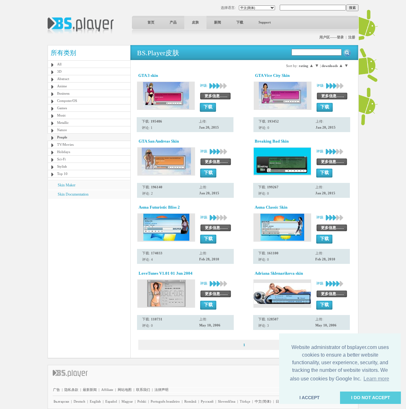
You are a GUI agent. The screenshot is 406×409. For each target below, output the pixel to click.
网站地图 (125, 390)
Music (61, 115)
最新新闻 (90, 390)
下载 (239, 22)
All (59, 64)
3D (59, 71)
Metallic (63, 122)
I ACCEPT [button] (309, 397)
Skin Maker (66, 185)
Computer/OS (67, 101)
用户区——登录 (331, 37)
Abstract (63, 79)
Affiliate (107, 390)
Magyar (127, 401)
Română (190, 401)
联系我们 (143, 390)
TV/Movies (65, 144)
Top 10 (62, 174)
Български (61, 401)
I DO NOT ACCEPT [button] (370, 397)
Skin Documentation (73, 194)
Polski (141, 401)
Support (265, 22)
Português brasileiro (165, 401)
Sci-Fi (61, 159)
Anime (62, 86)
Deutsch (79, 401)
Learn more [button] (376, 378)
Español (111, 401)
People (62, 137)
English (95, 401)
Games (62, 108)
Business (63, 93)
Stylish (62, 166)
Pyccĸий (207, 401)
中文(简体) (263, 401)
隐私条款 (71, 390)
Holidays (63, 152)
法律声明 (161, 390)
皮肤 (195, 22)
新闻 (217, 22)
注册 (351, 37)
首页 (150, 22)
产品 (173, 22)
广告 (56, 390)
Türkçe (245, 401)
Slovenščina (226, 401)
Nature (62, 130)
